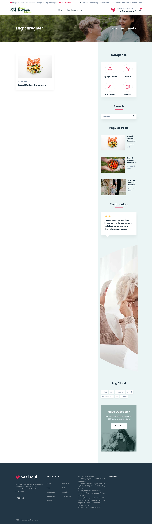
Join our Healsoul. (65, 3)
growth (129, 392)
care (111, 392)
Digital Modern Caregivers (32, 85)
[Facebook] (130, 519)
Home (114, 28)
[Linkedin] (134, 519)
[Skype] (136, 519)
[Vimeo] (132, 519)
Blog (122, 28)
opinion (124, 396)
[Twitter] (128, 519)
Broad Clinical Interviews (131, 160)
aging (104, 392)
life (117, 396)
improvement (107, 396)
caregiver (120, 392)
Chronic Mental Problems (132, 182)
